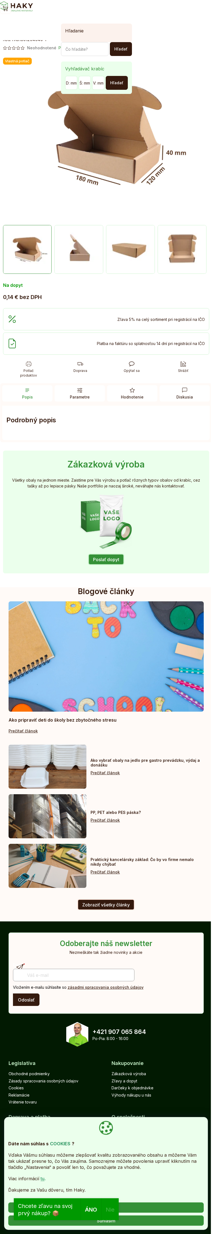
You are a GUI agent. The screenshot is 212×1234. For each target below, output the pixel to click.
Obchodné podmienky (29, 1073)
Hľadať (121, 49)
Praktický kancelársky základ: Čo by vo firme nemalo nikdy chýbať (142, 862)
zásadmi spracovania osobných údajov (106, 987)
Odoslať (26, 1000)
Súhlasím (106, 1220)
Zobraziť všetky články (106, 905)
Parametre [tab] (80, 397)
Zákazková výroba (129, 1073)
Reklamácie (19, 1095)
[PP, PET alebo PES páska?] (48, 816)
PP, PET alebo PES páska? (116, 812)
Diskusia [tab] (184, 397)
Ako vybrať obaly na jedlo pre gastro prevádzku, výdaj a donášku (145, 762)
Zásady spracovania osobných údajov (43, 1081)
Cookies (16, 1087)
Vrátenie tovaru (23, 1102)
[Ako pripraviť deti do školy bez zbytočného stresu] (106, 656)
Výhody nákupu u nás (131, 1095)
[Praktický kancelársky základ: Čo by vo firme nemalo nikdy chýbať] (48, 866)
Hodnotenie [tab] (132, 397)
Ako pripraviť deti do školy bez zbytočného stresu (62, 720)
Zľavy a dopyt (124, 1081)
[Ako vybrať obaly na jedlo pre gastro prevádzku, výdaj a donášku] (48, 767)
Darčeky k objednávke (132, 1087)
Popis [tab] (27, 397)
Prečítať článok (23, 731)
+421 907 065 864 (119, 1031)
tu (42, 1178)
